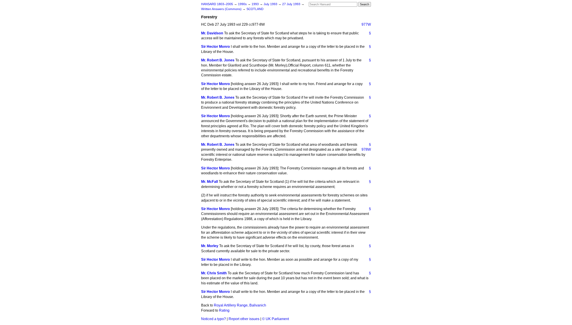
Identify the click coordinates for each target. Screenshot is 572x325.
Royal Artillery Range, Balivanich (240, 305)
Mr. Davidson (212, 33)
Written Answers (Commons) (221, 9)
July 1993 (271, 4)
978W (366, 149)
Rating (224, 310)
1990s (243, 4)
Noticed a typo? (213, 319)
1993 (256, 4)
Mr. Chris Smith (214, 273)
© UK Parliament (275, 319)
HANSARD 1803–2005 (217, 4)
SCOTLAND (254, 9)
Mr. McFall (209, 181)
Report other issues (244, 319)
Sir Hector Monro (215, 46)
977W (366, 24)
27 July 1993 (291, 4)
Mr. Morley (209, 246)
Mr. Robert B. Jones (217, 60)
